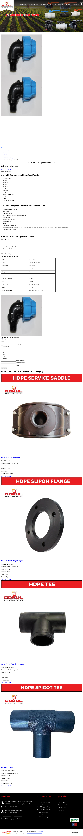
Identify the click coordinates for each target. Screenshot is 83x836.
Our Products (44, 4)
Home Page (23, 4)
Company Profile (33, 4)
